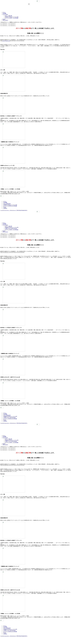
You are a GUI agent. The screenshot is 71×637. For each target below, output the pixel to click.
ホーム (4, 12)
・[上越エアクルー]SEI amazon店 (9, 417)
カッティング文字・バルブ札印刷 (11, 229)
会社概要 (4, 13)
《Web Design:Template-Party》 (22, 210)
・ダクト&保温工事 (6, 203)
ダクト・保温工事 (8, 15)
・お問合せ (5, 208)
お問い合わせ (5, 20)
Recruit (4, 19)
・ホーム (4, 201)
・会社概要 (5, 202)
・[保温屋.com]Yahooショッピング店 (10, 204)
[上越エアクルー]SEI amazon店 (11, 228)
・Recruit (4, 207)
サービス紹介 (5, 14)
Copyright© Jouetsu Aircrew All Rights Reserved (8, 210)
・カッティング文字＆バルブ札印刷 (10, 205)
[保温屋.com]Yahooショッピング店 (11, 16)
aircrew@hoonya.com (6, 40)
